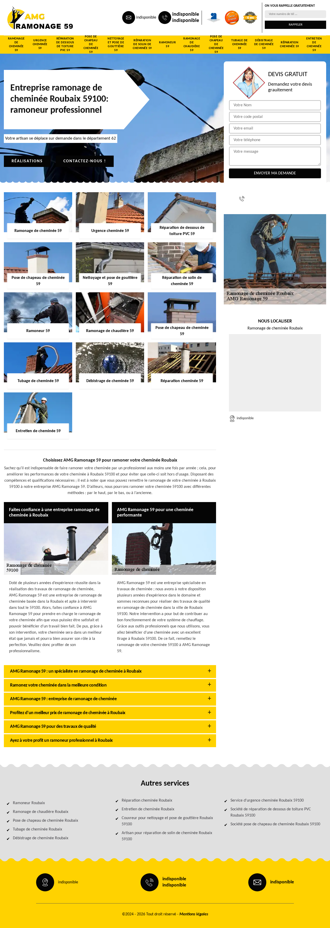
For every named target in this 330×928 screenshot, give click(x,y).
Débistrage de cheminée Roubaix (40, 838)
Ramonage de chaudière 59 (191, 44)
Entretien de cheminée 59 (314, 44)
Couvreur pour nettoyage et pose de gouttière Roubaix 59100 (167, 821)
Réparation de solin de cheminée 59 (142, 44)
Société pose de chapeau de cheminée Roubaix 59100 (275, 824)
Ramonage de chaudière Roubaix (40, 812)
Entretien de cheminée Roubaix (148, 809)
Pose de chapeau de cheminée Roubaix (45, 821)
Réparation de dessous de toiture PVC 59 (65, 44)
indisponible (146, 17)
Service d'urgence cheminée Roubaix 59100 (267, 800)
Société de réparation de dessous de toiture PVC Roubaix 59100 (270, 812)
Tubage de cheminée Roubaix (37, 829)
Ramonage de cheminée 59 (16, 44)
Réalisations (27, 161)
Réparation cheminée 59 (289, 44)
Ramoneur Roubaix (29, 803)
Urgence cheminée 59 (40, 44)
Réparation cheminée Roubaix (147, 800)
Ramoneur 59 (167, 44)
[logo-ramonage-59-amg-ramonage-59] (27, 18)
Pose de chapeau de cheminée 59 (91, 44)
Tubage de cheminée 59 (239, 44)
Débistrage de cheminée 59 (264, 44)
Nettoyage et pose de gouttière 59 (116, 44)
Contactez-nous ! (84, 161)
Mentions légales (193, 914)
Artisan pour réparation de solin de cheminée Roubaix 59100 (167, 836)
